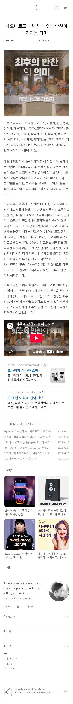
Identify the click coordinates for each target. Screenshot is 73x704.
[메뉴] (66, 7)
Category (9, 616)
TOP (66, 691)
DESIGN (9, 424)
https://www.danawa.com (24, 364)
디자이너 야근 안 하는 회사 (19, 458)
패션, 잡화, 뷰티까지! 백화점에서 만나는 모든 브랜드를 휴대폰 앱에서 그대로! (36, 404)
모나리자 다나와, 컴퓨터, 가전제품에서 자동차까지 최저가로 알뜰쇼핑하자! (25, 377)
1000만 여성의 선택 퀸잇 (25, 397)
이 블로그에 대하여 (24, 606)
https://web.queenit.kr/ (23, 392)
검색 (57, 7)
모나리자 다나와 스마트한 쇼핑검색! (24, 370)
